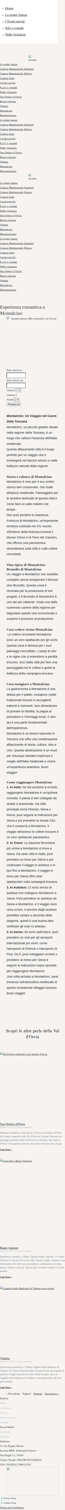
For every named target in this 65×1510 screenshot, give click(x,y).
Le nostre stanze (9, 64)
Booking (4, 1436)
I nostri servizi (7, 83)
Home (9, 8)
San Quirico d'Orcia (12, 1124)
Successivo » (52, 1393)
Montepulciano (8, 115)
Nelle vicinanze (15, 34)
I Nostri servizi (15, 21)
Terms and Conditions (12, 1507)
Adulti (10, 399)
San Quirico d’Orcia (11, 96)
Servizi (3, 1412)
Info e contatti (14, 28)
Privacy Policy (9, 1498)
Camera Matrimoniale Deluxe (16, 73)
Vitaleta (4, 106)
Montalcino (6, 110)
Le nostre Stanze (16, 15)
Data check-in (14, 370)
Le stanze (5, 1408)
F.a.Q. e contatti (8, 87)
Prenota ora (14, 404)
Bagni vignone (8, 101)
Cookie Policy (9, 1503)
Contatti (4, 1422)
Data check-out (15, 380)
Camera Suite (7, 78)
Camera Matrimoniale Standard (17, 69)
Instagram (5, 1432)
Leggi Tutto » (6, 1149)
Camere (11, 390)
